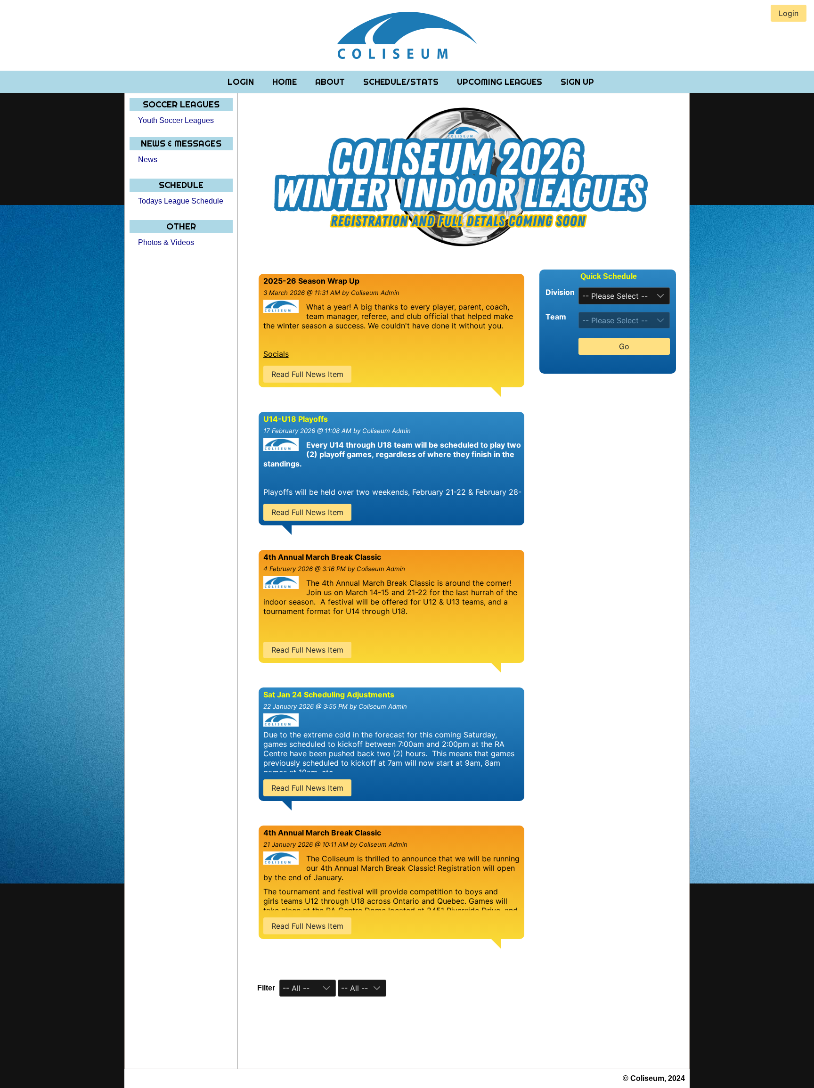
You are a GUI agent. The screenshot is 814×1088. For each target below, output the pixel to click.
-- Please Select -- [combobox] (615, 296)
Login (242, 81)
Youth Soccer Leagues (176, 120)
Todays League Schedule (180, 201)
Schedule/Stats (402, 81)
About (331, 81)
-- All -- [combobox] (296, 988)
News (147, 159)
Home (285, 81)
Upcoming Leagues (501, 81)
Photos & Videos (166, 242)
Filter (266, 988)
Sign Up (577, 81)
